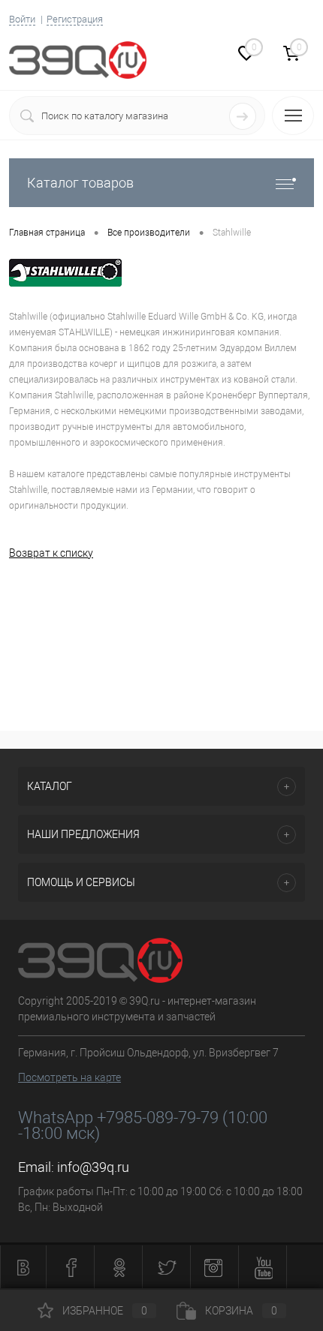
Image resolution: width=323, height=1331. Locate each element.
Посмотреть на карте (69, 1077)
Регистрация (75, 19)
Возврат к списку (51, 553)
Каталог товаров (80, 183)
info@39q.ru (93, 1167)
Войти (22, 19)
